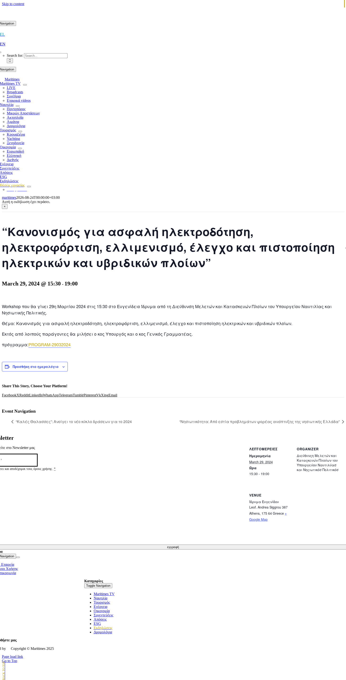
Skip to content (13, 4)
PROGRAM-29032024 (49, 344)
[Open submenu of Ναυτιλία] (18, 106)
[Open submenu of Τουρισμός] (20, 131)
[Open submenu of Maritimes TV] (25, 85)
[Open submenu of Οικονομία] (20, 148)
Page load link (12, 657)
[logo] (173, 19)
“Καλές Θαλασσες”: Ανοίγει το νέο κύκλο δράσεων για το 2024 (74, 421)
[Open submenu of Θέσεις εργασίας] (29, 186)
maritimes (9, 197)
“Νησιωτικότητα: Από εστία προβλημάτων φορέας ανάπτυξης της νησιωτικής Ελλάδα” (259, 421)
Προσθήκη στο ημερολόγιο (36, 366)
